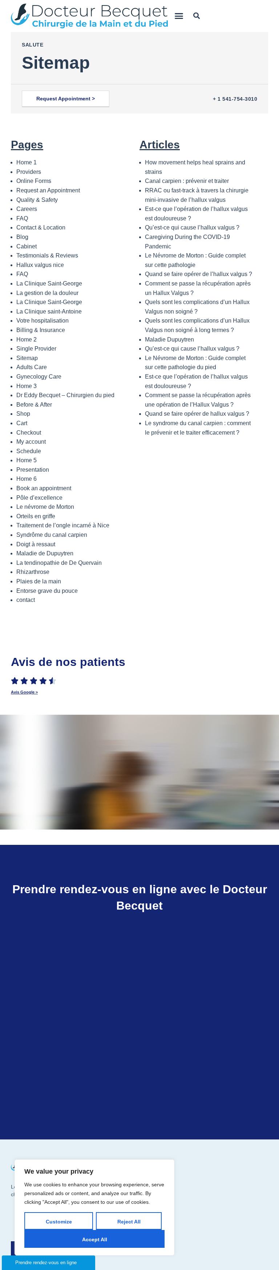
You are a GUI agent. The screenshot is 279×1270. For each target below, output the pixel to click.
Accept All (94, 1239)
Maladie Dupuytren (169, 339)
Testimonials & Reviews (47, 255)
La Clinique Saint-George (49, 283)
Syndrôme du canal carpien (51, 535)
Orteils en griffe (35, 516)
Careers (26, 209)
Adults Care (31, 367)
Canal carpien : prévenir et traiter (187, 181)
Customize (59, 1222)
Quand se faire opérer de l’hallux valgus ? (198, 274)
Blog (22, 237)
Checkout (28, 433)
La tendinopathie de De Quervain (59, 563)
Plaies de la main (38, 581)
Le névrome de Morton (45, 507)
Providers (28, 172)
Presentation (32, 470)
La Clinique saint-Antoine (49, 311)
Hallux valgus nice (40, 265)
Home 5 (26, 460)
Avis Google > (24, 692)
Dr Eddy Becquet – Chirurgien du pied (65, 395)
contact (25, 600)
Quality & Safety (37, 200)
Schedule (28, 451)
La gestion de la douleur (47, 293)
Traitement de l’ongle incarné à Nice (62, 525)
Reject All (129, 1222)
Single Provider (36, 349)
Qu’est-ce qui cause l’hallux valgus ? (192, 227)
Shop (23, 414)
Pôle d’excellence (39, 498)
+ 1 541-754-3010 (235, 99)
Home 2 (26, 339)
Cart (21, 423)
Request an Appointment (48, 190)
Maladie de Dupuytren (44, 553)
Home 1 (26, 162)
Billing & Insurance (40, 330)
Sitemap (27, 358)
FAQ (22, 218)
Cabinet (26, 246)
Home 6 (26, 479)
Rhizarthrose (32, 572)
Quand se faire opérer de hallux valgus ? (197, 414)
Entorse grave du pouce (47, 591)
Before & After (34, 405)
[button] (179, 16)
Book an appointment (43, 488)
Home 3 (26, 386)
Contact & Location (40, 227)
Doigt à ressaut (35, 544)
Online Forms (33, 181)
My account (31, 442)
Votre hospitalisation (42, 321)
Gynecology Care (38, 377)
